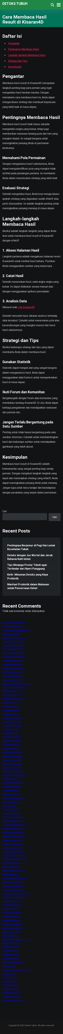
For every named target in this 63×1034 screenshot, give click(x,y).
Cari (4, 511)
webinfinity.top (10, 794)
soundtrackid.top (11, 737)
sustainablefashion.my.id (16, 683)
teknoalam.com (10, 866)
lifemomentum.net (12, 962)
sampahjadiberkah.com (15, 824)
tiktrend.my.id (9, 695)
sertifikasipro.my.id (13, 668)
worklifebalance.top (13, 798)
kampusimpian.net (12, 924)
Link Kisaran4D (26, 307)
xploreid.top (9, 805)
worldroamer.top (11, 802)
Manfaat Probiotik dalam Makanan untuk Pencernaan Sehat (28, 586)
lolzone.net (8, 966)
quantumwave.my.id (13, 645)
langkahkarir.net (11, 954)
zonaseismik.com (12, 905)
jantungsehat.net (11, 916)
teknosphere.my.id (12, 691)
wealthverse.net (11, 992)
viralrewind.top (10, 779)
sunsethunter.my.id (12, 679)
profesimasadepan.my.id (16, 630)
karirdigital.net (10, 935)
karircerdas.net (10, 931)
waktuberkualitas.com (14, 878)
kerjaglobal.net (10, 943)
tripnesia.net (9, 981)
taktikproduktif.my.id (13, 687)
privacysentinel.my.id (14, 622)
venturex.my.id (10, 702)
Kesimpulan (14, 66)
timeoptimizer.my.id (13, 698)
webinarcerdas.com (13, 886)
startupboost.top (11, 740)
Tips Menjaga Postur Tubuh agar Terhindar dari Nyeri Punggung (27, 566)
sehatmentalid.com (13, 828)
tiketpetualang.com (13, 870)
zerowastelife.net (12, 1000)
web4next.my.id (11, 710)
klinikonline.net (10, 947)
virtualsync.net (10, 989)
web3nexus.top (11, 790)
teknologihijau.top (12, 756)
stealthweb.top (10, 744)
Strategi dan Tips (17, 61)
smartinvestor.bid (12, 725)
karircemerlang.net (12, 928)
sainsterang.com (11, 821)
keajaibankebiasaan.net (15, 939)
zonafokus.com (11, 901)
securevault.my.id (12, 664)
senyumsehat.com (12, 843)
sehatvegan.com (11, 840)
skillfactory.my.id (11, 672)
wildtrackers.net (11, 996)
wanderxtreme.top (12, 782)
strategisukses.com (13, 855)
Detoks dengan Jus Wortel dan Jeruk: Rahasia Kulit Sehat (30, 557)
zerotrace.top (9, 809)
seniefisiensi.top (11, 721)
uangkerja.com (10, 874)
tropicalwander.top (12, 771)
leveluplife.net (10, 958)
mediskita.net (10, 977)
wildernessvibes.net (13, 897)
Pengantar (14, 43)
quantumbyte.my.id (12, 641)
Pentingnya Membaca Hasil (23, 49)
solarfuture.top (10, 733)
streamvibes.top (11, 748)
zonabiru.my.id (10, 714)
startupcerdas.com (12, 847)
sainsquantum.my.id (13, 653)
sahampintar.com (11, 813)
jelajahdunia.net (10, 920)
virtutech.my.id (10, 706)
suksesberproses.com (15, 859)
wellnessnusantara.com (15, 893)
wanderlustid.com (12, 882)
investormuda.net (12, 912)
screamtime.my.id (12, 660)
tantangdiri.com (11, 863)
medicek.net (9, 973)
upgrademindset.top (13, 775)
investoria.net (10, 908)
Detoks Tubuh (14, 3)
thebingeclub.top (11, 759)
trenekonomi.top (11, 767)
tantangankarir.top (12, 752)
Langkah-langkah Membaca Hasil (26, 55)
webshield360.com (13, 889)
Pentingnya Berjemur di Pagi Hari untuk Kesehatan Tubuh (31, 547)
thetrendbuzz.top (12, 763)
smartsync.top (10, 729)
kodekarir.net (9, 950)
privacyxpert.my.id (12, 626)
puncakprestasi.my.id (14, 637)
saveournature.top (12, 718)
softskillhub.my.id (12, 676)
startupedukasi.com (13, 851)
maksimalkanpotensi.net (16, 969)
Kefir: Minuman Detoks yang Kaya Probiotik (27, 576)
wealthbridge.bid (11, 786)
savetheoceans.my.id (14, 656)
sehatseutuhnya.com (14, 836)
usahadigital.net (11, 985)
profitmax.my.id (10, 634)
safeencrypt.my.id (12, 649)
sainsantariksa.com (13, 817)
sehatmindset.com (12, 832)
